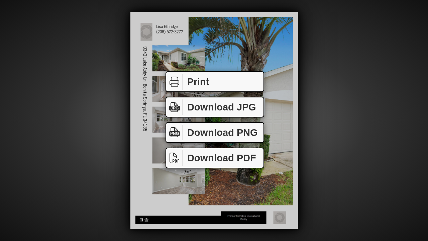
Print (198, 81)
